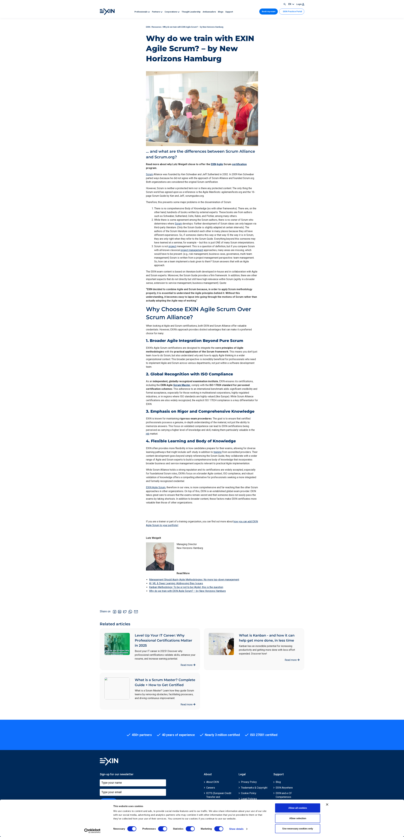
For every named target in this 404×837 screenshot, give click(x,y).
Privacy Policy (249, 781)
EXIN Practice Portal (292, 11)
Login (299, 4)
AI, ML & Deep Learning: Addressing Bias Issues (176, 583)
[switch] (162, 828)
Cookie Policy (248, 793)
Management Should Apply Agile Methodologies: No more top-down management (194, 579)
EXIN (213, 164)
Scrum (149, 174)
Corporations (171, 12)
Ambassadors (209, 12)
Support (229, 12)
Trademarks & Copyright (254, 787)
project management (192, 250)
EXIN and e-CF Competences (284, 795)
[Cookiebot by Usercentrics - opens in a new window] (92, 830)
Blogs (221, 12)
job (147, 433)
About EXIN (212, 781)
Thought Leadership (191, 12)
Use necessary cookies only (297, 828)
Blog (278, 781)
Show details (236, 829)
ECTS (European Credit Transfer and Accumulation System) (218, 797)
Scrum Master (181, 385)
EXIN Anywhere (284, 787)
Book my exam (268, 11)
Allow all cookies (297, 808)
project (172, 246)
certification (239, 164)
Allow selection (297, 818)
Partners (156, 12)
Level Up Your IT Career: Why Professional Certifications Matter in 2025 (163, 640)
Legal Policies (249, 798)
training (218, 452)
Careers (210, 787)
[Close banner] (327, 804)
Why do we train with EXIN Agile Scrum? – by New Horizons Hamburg (187, 590)
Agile (220, 164)
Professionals (141, 12)
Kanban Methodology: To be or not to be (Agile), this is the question (186, 587)
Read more (187, 665)
